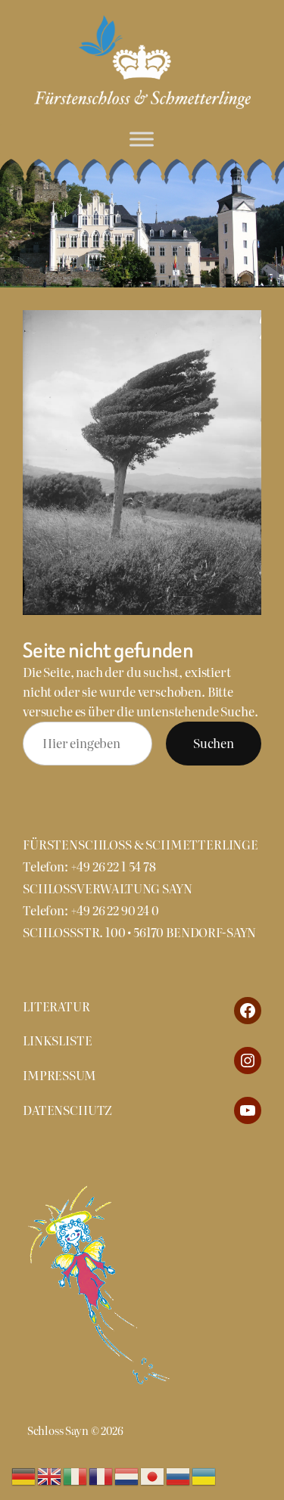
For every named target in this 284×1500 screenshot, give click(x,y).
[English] (50, 1474)
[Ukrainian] (204, 1474)
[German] (24, 1474)
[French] (101, 1474)
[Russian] (179, 1474)
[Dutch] (127, 1474)
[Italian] (76, 1474)
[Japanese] (153, 1474)
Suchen (213, 743)
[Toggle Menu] (142, 139)
